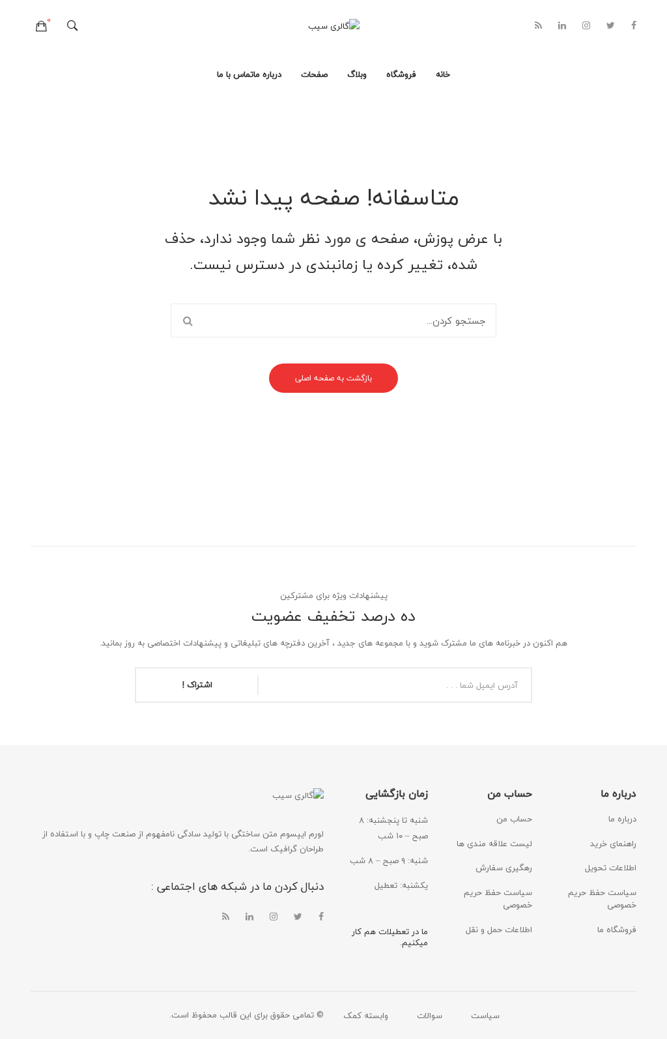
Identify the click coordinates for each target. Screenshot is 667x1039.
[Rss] (538, 26)
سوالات (429, 1015)
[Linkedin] (562, 26)
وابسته (376, 1015)
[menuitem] (443, 75)
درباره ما (622, 819)
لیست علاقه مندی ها (494, 843)
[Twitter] (610, 26)
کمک (352, 1015)
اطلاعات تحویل (610, 868)
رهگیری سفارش (503, 868)
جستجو (187, 320)
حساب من (514, 819)
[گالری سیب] (334, 25)
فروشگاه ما (616, 929)
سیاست (485, 1015)
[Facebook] (633, 26)
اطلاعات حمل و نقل (499, 929)
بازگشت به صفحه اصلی (333, 378)
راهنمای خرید (613, 843)
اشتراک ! (197, 684)
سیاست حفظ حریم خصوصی (498, 899)
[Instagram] (586, 26)
